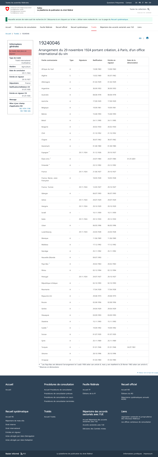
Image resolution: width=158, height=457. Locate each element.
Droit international (13, 428)
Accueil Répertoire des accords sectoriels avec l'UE (95, 420)
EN (150, 3)
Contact (129, 3)
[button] (25, 27)
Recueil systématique (119, 19)
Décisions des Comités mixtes (94, 428)
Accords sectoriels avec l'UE (93, 425)
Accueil (8, 33)
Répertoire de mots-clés (15, 421)
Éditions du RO (127, 393)
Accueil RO (125, 390)
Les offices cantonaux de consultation (136, 422)
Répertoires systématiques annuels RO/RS (135, 398)
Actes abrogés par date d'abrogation (20, 436)
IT (143, 3)
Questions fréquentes (115, 3)
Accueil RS (10, 417)
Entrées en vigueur (13, 432)
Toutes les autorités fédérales (17, 3)
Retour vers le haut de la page (147, 372)
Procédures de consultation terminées (59, 401)
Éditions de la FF (89, 393)
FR (140, 3)
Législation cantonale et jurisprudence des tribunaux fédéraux (136, 417)
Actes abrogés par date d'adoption (19, 440)
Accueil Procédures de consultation (58, 390)
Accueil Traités (50, 417)
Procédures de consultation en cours (58, 397)
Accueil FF (86, 390)
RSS (23, 453)
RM (146, 3)
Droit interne (11, 424)
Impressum (148, 453)
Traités (16, 33)
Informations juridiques (132, 453)
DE (136, 3)
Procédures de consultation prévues (58, 393)
